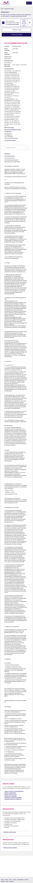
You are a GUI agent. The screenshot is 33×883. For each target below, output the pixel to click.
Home (2, 8)
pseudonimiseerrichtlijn (13, 24)
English (2, 879)
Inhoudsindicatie (9, 68)
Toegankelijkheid (20, 879)
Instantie (6, 46)
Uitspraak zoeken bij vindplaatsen (13, 799)
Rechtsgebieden (8, 60)
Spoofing (26, 879)
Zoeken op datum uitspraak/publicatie (13, 791)
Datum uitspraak (6, 49)
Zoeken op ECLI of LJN (10, 794)
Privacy (10, 879)
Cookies (14, 879)
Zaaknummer (8, 56)
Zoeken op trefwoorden (10, 792)
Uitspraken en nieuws (9, 8)
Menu (28, 3)
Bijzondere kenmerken (7, 65)
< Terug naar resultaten (16, 34)
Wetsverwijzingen (9, 127)
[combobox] (16, 148)
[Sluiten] (30, 22)
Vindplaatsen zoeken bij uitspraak (13, 797)
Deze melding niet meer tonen (24, 23)
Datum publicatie (7, 53)
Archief (7, 881)
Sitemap (6, 879)
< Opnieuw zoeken (16, 29)
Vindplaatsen (8, 131)
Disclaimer (12, 881)
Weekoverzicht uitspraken (10, 847)
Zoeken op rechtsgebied (10, 796)
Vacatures (3, 881)
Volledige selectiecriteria (10, 832)
